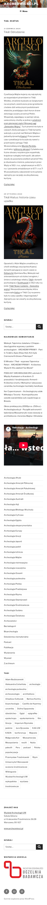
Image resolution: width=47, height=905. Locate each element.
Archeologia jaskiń (12, 547)
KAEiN (8, 733)
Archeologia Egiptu (13, 520)
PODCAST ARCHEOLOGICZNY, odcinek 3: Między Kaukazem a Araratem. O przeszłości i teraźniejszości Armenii (23, 376)
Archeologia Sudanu (13, 610)
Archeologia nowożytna (15, 568)
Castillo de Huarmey (31, 704)
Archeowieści (10, 621)
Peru (18, 747)
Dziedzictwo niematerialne (16, 637)
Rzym (35, 757)
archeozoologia (12, 694)
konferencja (20, 733)
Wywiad (7, 658)
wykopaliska (11, 781)
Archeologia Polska (13, 584)
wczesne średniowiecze (16, 767)
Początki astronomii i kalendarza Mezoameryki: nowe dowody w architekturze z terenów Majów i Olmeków (23, 412)
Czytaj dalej (9, 184)
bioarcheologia (12, 704)
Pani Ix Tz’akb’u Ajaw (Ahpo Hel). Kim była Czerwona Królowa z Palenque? (23, 352)
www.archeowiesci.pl (13, 828)
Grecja (8, 723)
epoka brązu (10, 718)
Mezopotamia (11, 742)
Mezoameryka (29, 738)
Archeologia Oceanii (13, 573)
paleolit (8, 747)
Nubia (33, 742)
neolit (24, 742)
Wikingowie (10, 772)
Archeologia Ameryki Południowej (19, 488)
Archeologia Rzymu (13, 594)
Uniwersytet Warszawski (16, 762)
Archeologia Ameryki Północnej (18, 483)
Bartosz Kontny (34, 699)
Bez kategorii (10, 626)
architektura (28, 694)
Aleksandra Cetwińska (15, 684)
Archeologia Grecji (12, 536)
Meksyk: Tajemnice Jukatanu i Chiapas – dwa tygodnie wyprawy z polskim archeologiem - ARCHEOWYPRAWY (22, 346)
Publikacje (8, 647)
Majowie (33, 733)
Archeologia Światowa (14, 616)
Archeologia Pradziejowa (15, 589)
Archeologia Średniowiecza (16, 605)
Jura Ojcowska (22, 728)
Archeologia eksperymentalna (18, 525)
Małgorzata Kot (12, 738)
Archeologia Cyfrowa (13, 515)
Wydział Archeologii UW (16, 777)
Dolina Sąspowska (25, 708)
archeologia (34, 684)
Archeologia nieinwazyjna (15, 563)
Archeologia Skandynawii (15, 600)
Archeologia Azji (11, 504)
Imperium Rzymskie (24, 723)
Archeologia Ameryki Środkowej (19, 494)
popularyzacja (11, 752)
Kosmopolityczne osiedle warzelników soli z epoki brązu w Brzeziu (22, 397)
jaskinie (8, 728)
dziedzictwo (10, 713)
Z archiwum (9, 663)
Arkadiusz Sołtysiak (14, 699)
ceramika (9, 708)
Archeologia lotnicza (13, 552)
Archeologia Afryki (12, 478)
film (39, 718)
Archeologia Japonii (13, 541)
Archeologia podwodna (14, 578)
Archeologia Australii (13, 499)
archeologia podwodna (15, 689)
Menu (24, 11)
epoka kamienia (27, 718)
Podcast (7, 642)
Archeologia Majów (13, 557)
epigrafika (32, 713)
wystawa (24, 781)
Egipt (22, 713)
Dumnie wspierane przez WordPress (19, 899)
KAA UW (36, 728)
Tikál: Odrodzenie (14, 32)
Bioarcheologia (11, 631)
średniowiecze (12, 786)
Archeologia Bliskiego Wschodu (18, 510)
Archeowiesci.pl (21, 4)
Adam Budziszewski (14, 679)
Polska (37, 747)
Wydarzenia (9, 653)
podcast (27, 747)
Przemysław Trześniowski (17, 757)
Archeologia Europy (13, 531)
